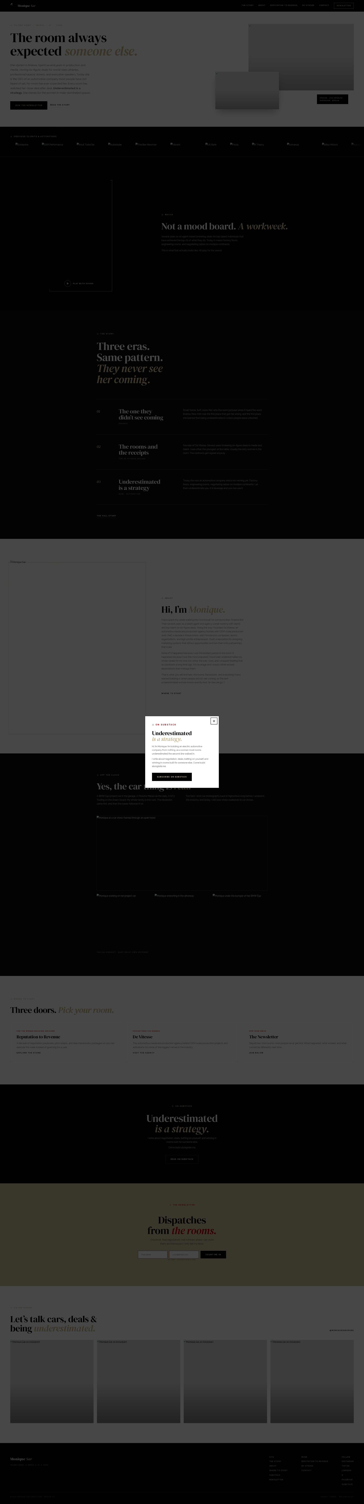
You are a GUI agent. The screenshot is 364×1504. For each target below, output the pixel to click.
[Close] (214, 721)
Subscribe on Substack (172, 777)
